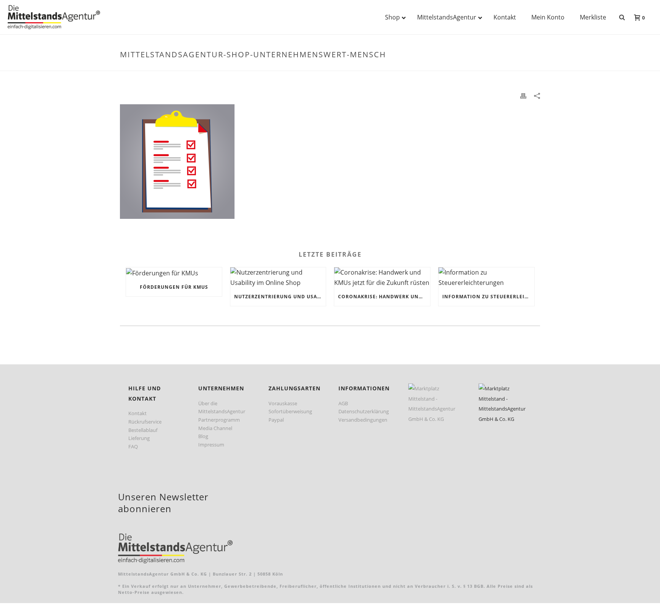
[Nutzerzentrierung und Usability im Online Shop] (278, 277)
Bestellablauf (142, 430)
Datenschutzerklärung (363, 411)
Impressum (211, 444)
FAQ (133, 446)
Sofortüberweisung (290, 411)
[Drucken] (523, 95)
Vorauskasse (283, 403)
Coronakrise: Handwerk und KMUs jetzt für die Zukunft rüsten (384, 296)
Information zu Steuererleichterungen (488, 296)
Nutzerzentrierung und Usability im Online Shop (280, 296)
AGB (343, 403)
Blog (203, 436)
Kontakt (137, 413)
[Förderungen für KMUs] (174, 272)
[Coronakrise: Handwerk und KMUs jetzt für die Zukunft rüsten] (382, 277)
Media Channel (215, 428)
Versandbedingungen (362, 419)
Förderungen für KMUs (174, 287)
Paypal (276, 419)
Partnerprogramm (219, 419)
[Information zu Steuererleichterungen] (486, 277)
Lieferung (139, 438)
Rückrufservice (145, 421)
